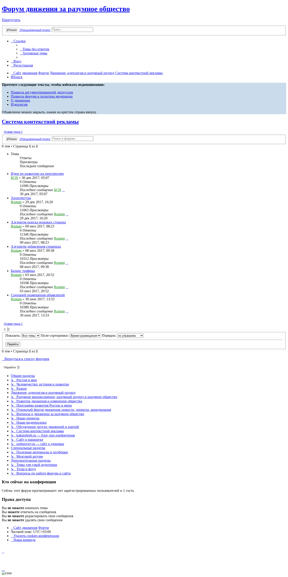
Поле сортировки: (55, 335)
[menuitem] (34, 49)
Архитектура (21, 198)
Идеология (19, 104)
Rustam (16, 202)
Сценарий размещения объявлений (38, 295)
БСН (14, 178)
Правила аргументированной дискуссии (42, 92)
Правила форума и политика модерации (42, 96)
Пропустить (11, 20)
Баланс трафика (23, 271)
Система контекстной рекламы (40, 122)
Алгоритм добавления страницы (36, 246)
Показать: (13, 335)
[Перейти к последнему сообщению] (63, 190)
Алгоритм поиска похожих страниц (38, 222)
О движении (20, 100)
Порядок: (109, 335)
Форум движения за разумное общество (66, 9)
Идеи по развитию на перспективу (37, 174)
